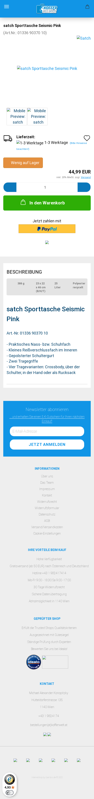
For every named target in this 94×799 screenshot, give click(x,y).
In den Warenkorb (47, 203)
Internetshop (37, 777)
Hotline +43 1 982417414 (49, 573)
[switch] (10, 792)
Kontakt (47, 495)
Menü (6, 6)
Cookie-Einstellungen (47, 533)
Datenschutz (47, 514)
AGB (47, 521)
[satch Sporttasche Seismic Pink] (47, 68)
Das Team (47, 482)
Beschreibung (24, 272)
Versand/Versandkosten (47, 527)
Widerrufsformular (47, 508)
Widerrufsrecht (47, 501)
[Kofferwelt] (47, 9)
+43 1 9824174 (48, 716)
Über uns (47, 476)
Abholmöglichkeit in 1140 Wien (49, 601)
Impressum (47, 489)
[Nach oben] (82, 792)
